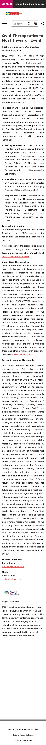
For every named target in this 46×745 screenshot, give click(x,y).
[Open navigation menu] (4, 23)
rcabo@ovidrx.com (11, 579)
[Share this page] (42, 23)
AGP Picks (7, 4)
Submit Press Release (23, 735)
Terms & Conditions (23, 740)
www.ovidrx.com (22, 354)
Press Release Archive (27, 729)
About (11, 729)
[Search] (29, 24)
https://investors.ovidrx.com (15, 256)
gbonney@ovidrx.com (13, 566)
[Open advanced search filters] (35, 24)
